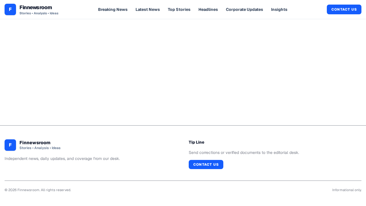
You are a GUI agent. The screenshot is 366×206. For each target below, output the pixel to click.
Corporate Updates (244, 9)
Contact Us (344, 9)
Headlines (208, 9)
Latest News (148, 9)
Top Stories (179, 9)
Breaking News (113, 9)
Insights (279, 9)
